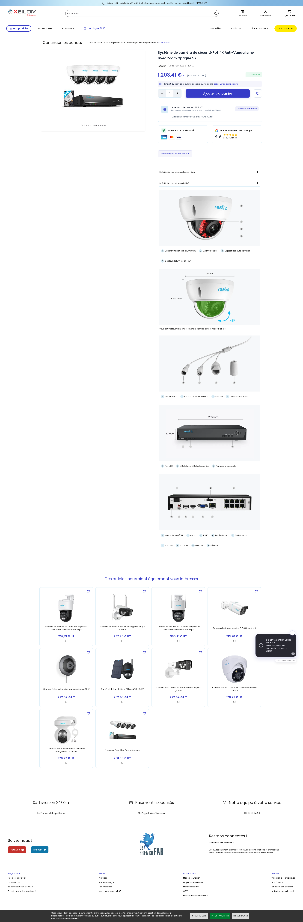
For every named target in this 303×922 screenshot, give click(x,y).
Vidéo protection (115, 42)
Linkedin (37, 849)
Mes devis (242, 15)
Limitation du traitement (282, 891)
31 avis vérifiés (230, 137)
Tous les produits (96, 42)
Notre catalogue (106, 882)
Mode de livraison (191, 878)
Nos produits (20, 28)
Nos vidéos (216, 28)
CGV (185, 891)
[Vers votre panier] (289, 11)
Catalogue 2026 (96, 28)
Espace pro (287, 28)
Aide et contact (259, 28)
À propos (103, 878)
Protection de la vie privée (283, 878)
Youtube (15, 849)
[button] (275, 645)
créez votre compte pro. (226, 84)
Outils (234, 28)
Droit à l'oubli (277, 882)
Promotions (68, 28)
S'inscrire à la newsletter (220, 842)
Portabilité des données (282, 886)
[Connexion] (265, 12)
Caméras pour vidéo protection (141, 42)
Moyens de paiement (193, 882)
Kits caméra (164, 42)
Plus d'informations (247, 108)
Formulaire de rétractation (195, 895)
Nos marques (45, 28)
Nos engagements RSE (110, 891)
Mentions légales (191, 886)
